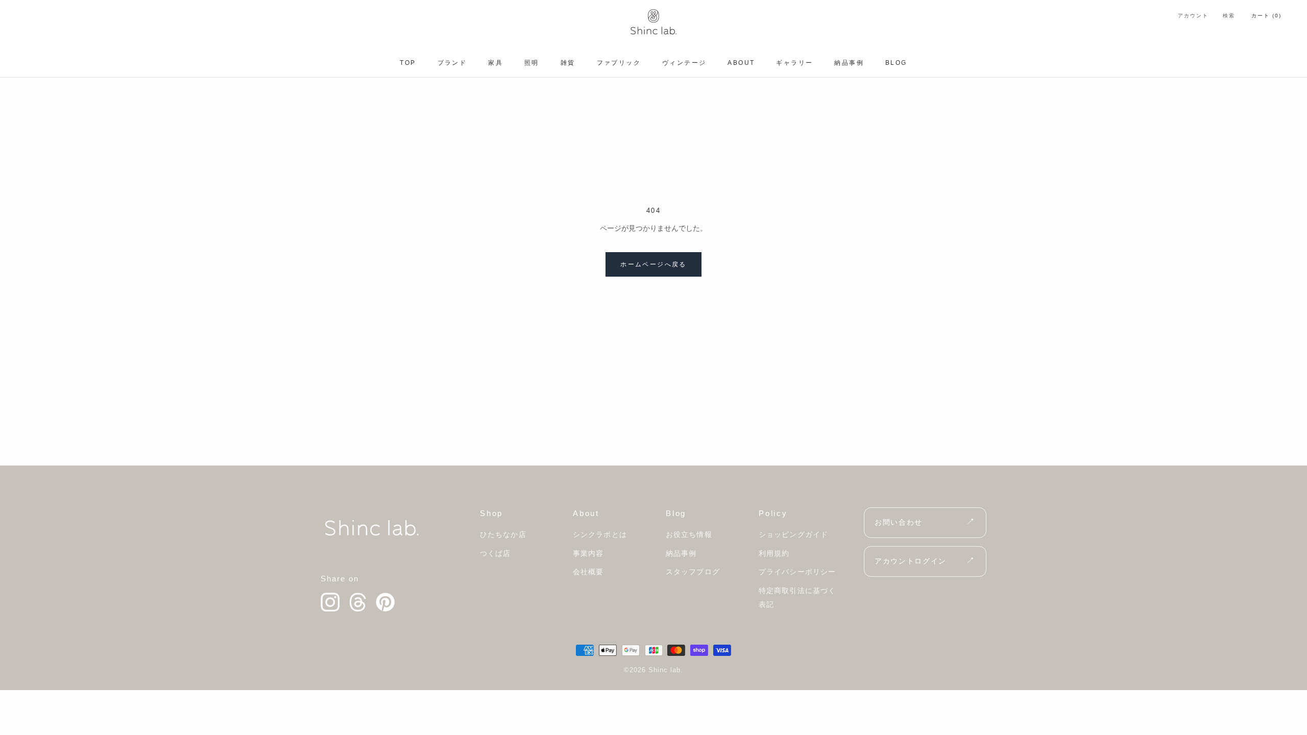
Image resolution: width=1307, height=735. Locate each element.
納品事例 (849, 62)
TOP (408, 62)
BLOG (896, 62)
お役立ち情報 (689, 534)
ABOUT (741, 62)
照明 (531, 62)
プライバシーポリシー (797, 572)
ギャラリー (794, 62)
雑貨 (568, 62)
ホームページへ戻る (653, 264)
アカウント (1193, 15)
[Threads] (358, 602)
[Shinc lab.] (372, 527)
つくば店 (495, 553)
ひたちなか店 (503, 534)
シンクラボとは (600, 534)
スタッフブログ (693, 572)
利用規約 (774, 553)
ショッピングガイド (793, 534)
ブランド (452, 62)
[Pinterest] (385, 602)
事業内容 (588, 553)
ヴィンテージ (684, 62)
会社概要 (588, 572)
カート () (1266, 15)
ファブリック (619, 62)
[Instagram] (330, 602)
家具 (495, 62)
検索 (1229, 15)
